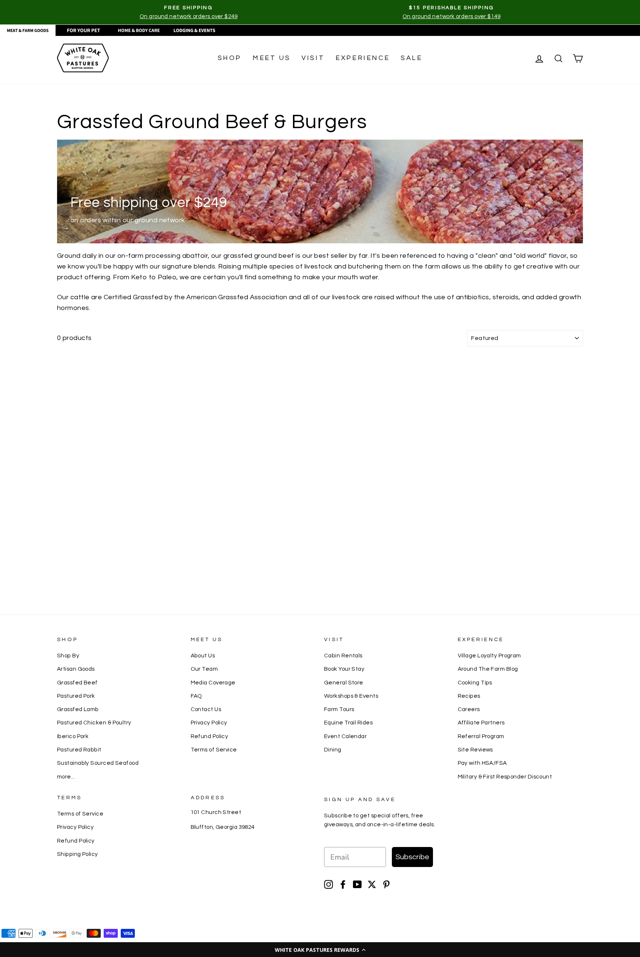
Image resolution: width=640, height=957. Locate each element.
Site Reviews (475, 750)
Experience (363, 57)
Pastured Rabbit (79, 750)
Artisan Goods (76, 669)
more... (66, 777)
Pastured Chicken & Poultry (94, 723)
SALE (411, 57)
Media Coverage (213, 683)
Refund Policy (210, 736)
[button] (320, 949)
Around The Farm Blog (488, 669)
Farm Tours (339, 709)
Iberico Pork (73, 736)
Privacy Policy (209, 723)
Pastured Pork (76, 696)
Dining (332, 750)
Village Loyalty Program (489, 655)
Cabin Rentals (343, 655)
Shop (229, 57)
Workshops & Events (351, 696)
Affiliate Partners (481, 723)
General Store (343, 683)
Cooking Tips (475, 683)
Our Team (204, 669)
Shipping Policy (77, 854)
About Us (203, 655)
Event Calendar (345, 736)
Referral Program (481, 736)
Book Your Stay (344, 669)
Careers (469, 709)
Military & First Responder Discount (505, 777)
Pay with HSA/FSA (482, 763)
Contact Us (206, 709)
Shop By (68, 655)
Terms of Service (214, 750)
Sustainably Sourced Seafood (98, 763)
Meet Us (271, 57)
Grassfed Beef (77, 683)
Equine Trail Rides (348, 723)
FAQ (196, 696)
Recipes (469, 696)
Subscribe (412, 857)
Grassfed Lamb (78, 709)
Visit (312, 57)
